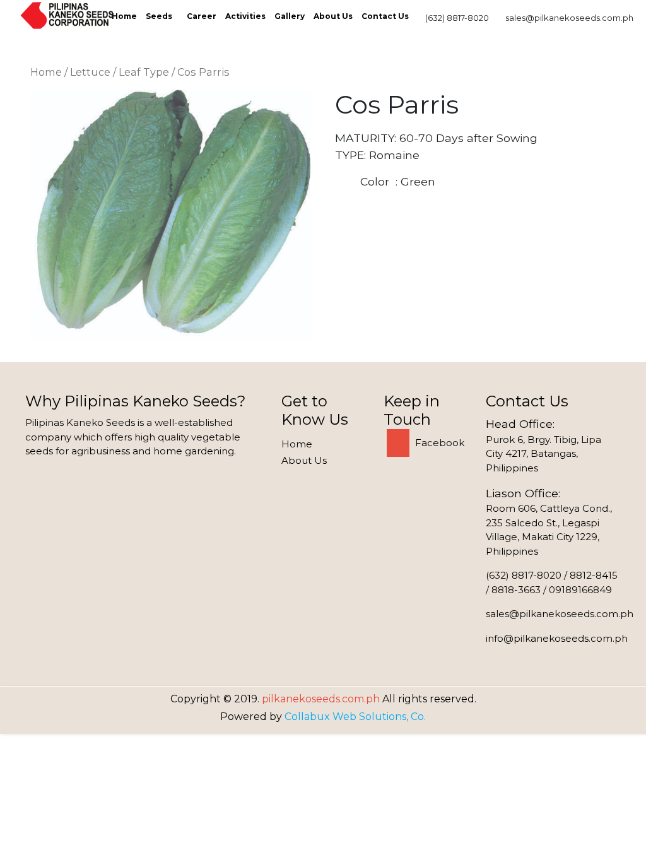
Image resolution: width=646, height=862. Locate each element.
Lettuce (90, 72)
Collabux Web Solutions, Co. (355, 717)
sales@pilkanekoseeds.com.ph (569, 18)
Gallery (289, 16)
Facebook (438, 443)
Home (124, 16)
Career (201, 16)
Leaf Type (144, 72)
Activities (245, 16)
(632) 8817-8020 (457, 18)
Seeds (159, 16)
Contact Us (385, 16)
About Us (333, 16)
